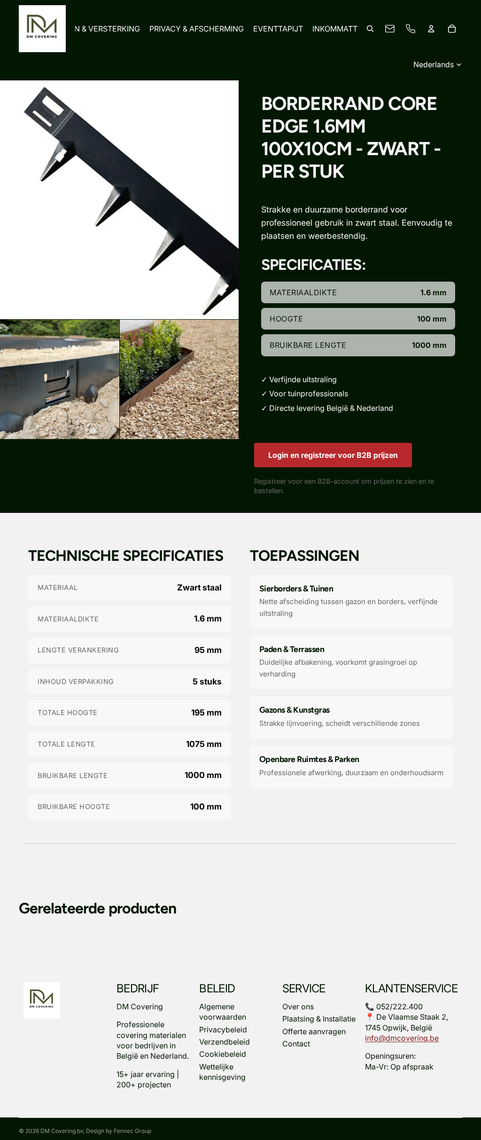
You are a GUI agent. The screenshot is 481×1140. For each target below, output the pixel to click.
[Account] (431, 28)
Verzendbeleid (224, 1041)
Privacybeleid (223, 1029)
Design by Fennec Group (118, 1130)
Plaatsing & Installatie (319, 1018)
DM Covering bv (61, 1130)
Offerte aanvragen (314, 1031)
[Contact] (390, 28)
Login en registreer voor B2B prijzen (333, 455)
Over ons (298, 1006)
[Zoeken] (370, 28)
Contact (296, 1043)
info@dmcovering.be (402, 1038)
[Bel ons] (410, 28)
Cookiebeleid (222, 1054)
